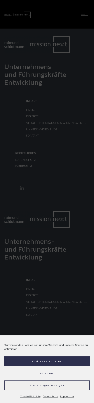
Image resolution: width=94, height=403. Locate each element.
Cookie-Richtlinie (30, 396)
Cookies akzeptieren (47, 361)
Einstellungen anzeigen (47, 385)
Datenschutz (50, 396)
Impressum (67, 396)
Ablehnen (47, 373)
